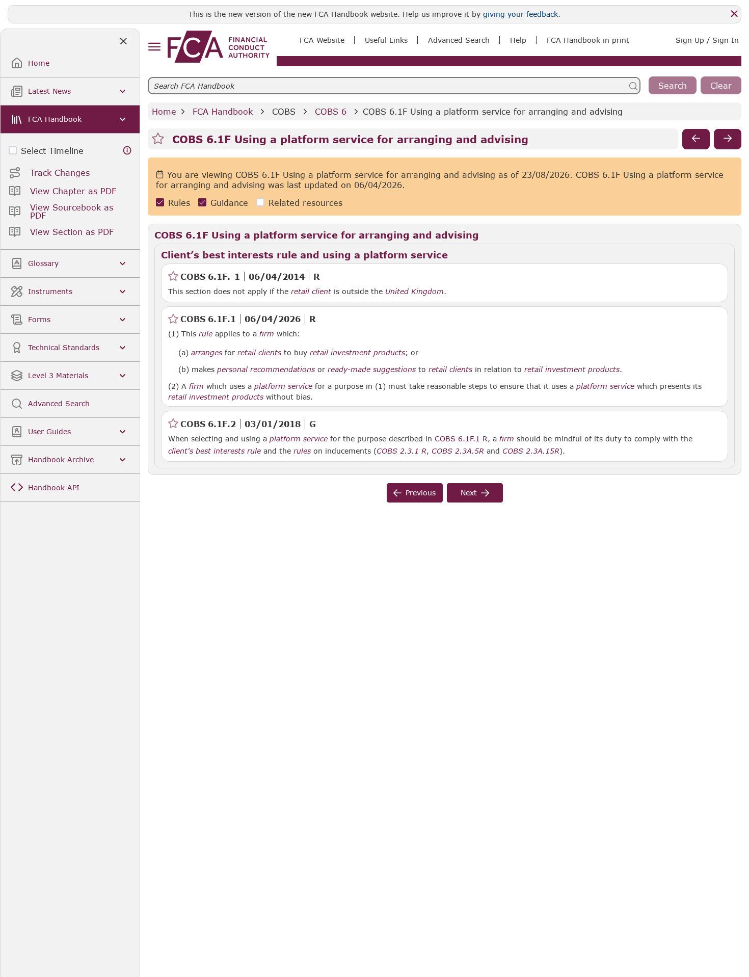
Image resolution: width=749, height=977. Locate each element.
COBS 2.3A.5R (458, 450)
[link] (219, 47)
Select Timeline (52, 150)
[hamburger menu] (154, 47)
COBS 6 (331, 111)
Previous (421, 492)
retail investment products (357, 352)
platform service (283, 386)
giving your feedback (520, 14)
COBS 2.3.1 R (401, 450)
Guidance (229, 202)
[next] (727, 139)
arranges (206, 352)
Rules (179, 202)
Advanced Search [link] (459, 40)
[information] (127, 150)
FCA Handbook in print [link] (588, 40)
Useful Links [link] (386, 40)
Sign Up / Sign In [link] (707, 40)
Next (469, 492)
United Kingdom (414, 291)
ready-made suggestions (372, 369)
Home (164, 111)
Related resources (305, 202)
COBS (284, 111)
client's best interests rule (214, 451)
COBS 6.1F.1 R (461, 438)
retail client (311, 291)
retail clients (259, 352)
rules (302, 451)
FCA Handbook (223, 111)
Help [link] (518, 40)
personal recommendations (266, 369)
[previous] (696, 139)
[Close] (734, 14)
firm (506, 438)
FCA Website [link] (322, 40)
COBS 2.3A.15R (530, 450)
